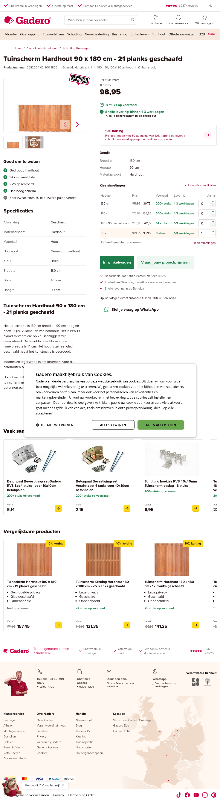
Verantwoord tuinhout (51, 726)
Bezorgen (10, 720)
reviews (188, 5)
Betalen (8, 742)
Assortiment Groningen (42, 48)
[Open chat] (12, 789)
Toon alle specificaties (202, 185)
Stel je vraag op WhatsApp (135, 309)
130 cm (105, 204)
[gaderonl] (205, 795)
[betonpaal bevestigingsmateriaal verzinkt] (127, 508)
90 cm (105, 233)
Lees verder (63, 413)
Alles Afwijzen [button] (113, 425)
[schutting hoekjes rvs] (195, 508)
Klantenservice (13, 714)
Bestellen (9, 737)
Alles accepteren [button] (161, 425)
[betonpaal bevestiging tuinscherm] (58, 508)
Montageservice (14, 731)
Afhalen (8, 726)
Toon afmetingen (205, 243)
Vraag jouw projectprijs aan (165, 262)
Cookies (42, 753)
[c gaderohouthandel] (196, 795)
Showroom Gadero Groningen (133, 720)
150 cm (105, 213)
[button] (126, 19)
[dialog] (110, 400)
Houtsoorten (84, 747)
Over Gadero (45, 714)
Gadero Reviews (48, 747)
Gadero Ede (121, 726)
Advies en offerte (14, 758)
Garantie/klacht (13, 747)
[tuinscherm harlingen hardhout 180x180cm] (58, 625)
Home (17, 48)
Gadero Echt (121, 731)
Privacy (41, 737)
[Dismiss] (63, 785)
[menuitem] (11, 34)
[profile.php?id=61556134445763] (187, 795)
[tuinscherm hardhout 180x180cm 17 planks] (195, 625)
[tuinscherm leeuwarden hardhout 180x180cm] (127, 625)
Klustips (81, 737)
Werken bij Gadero (49, 742)
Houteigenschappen (89, 753)
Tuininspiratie (84, 742)
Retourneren (11, 753)
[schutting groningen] (5, 48)
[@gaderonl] (178, 795)
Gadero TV (83, 731)
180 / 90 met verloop (114, 223)
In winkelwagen (117, 262)
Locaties (42, 731)
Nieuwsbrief (84, 720)
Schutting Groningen (76, 48)
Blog (79, 726)
